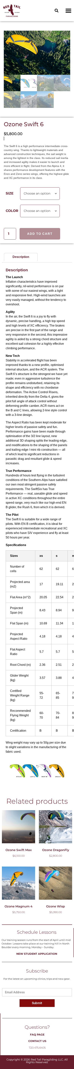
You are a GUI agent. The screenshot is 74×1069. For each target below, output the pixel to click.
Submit (37, 1003)
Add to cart (40, 233)
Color (12, 211)
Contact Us (37, 1041)
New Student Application (36, 953)
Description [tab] (21, 256)
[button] (56, 10)
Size (9, 193)
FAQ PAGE (37, 1034)
